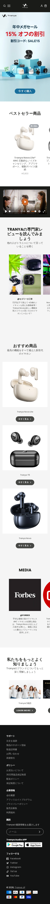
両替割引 (10, 758)
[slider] (14, 211)
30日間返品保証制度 (16, 774)
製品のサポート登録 (16, 745)
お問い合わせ (12, 753)
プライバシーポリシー (17, 803)
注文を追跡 (11, 740)
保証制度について (14, 783)
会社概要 (10, 795)
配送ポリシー (12, 778)
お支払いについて (14, 770)
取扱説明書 (11, 749)
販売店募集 (11, 808)
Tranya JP (20, 887)
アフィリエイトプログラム (19, 799)
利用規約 (10, 812)
